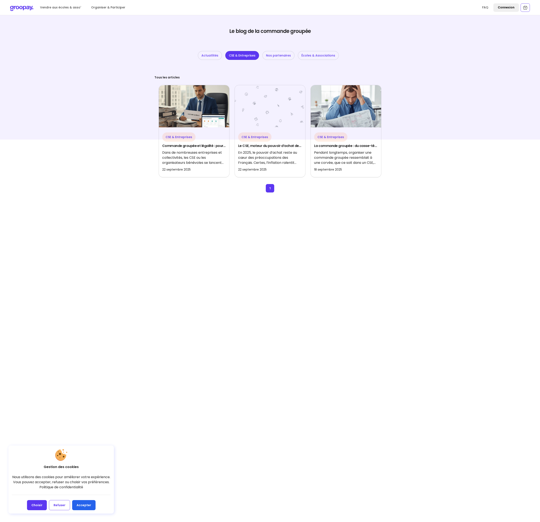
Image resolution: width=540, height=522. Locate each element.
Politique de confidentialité (61, 487)
